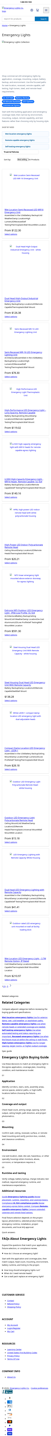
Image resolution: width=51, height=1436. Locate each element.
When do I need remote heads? (18, 1277)
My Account (12, 1328)
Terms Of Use (13, 1362)
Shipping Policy (14, 1310)
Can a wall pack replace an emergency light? (24, 1280)
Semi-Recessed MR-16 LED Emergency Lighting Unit (23, 353)
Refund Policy (13, 1307)
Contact (10, 1304)
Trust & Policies (11, 155)
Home (4, 25)
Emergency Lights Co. (19, 1391)
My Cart (10, 1335)
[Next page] (10, 975)
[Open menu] (46, 10)
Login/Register (13, 1332)
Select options (11, 238)
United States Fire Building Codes (22, 1356)
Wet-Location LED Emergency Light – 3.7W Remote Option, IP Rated (23, 949)
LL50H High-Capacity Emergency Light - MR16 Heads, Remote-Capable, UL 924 (24, 477)
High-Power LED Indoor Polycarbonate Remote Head (24, 544)
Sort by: (7, 162)
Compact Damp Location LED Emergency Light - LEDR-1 (19, 741)
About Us (11, 1380)
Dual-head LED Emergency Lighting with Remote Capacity (24, 879)
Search (44, 19)
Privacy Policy (13, 1359)
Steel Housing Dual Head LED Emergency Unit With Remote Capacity (24, 678)
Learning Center (14, 1353)
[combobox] (25, 19)
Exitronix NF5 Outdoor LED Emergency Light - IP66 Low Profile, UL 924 (24, 608)
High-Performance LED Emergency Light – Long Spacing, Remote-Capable (24, 410)
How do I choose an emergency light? (21, 1254)
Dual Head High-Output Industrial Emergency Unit (21, 301)
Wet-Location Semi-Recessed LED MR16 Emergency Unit (24, 212)
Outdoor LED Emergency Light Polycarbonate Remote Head (20, 809)
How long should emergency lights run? (22, 1273)
